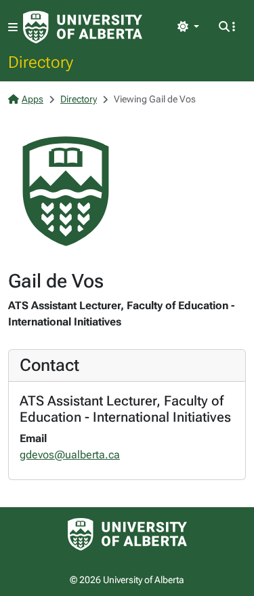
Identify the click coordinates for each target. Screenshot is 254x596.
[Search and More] (227, 27)
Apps (32, 99)
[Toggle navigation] (13, 27)
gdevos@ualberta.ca (70, 454)
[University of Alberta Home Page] (83, 27)
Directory (40, 62)
